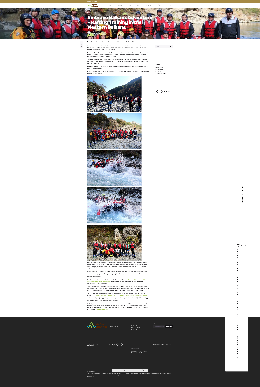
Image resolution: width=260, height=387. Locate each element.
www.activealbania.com (102, 309)
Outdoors (157, 71)
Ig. (242, 190)
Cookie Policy (140, 370)
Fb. (242, 194)
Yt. (242, 187)
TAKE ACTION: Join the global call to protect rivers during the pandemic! (237, 303)
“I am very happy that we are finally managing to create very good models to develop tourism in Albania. (122, 295)
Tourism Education (92, 12)
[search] (171, 46)
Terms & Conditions (166, 344)
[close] (146, 370)
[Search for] (164, 46)
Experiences (158, 67)
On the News (158, 69)
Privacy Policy (156, 344)
